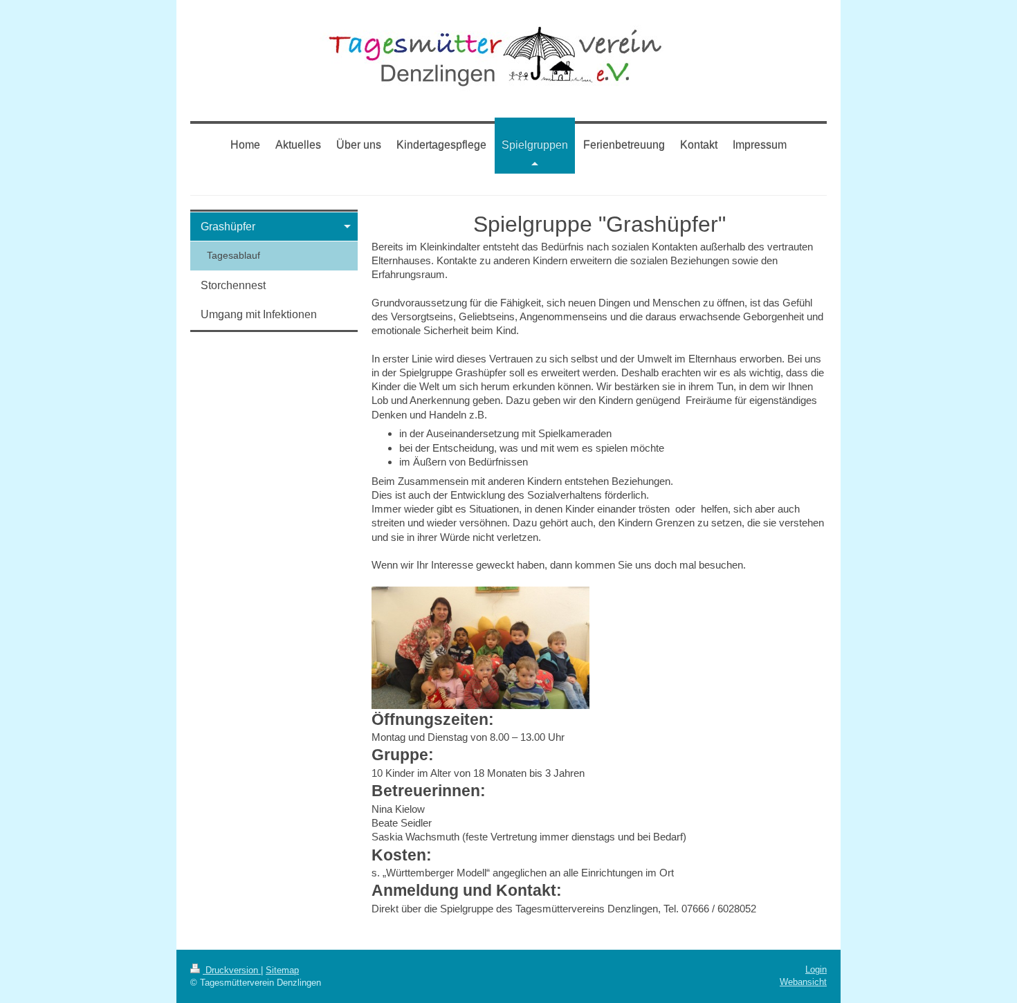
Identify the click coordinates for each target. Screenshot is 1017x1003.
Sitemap (282, 970)
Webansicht (803, 982)
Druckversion (232, 970)
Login (816, 969)
